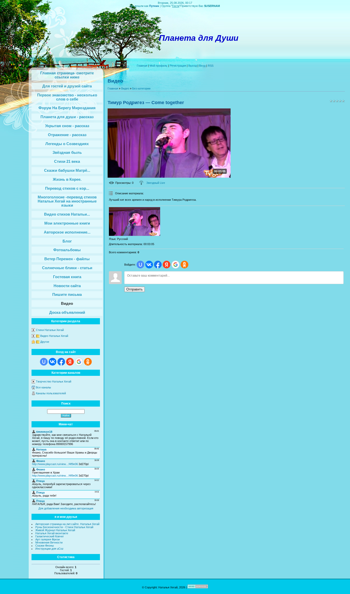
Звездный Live (155, 182)
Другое (44, 341)
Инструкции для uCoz (49, 548)
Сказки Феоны (44, 545)
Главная (142, 65)
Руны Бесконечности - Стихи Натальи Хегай (64, 527)
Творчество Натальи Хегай (53, 381)
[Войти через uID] (44, 362)
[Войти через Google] (79, 362)
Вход (202, 65)
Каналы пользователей (51, 393)
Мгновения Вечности (49, 542)
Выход (192, 65)
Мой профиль (158, 65)
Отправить (134, 289)
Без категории (141, 88)
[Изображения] (134, 221)
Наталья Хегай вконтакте (51, 533)
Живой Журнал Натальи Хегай (55, 530)
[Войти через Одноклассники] (88, 362)
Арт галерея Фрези (47, 539)
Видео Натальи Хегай (54, 335)
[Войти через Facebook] (61, 362)
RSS (210, 65)
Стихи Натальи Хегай (50, 329)
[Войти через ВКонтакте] (52, 362)
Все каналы (43, 387)
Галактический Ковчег (49, 536)
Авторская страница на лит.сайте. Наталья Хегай (67, 524)
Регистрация (178, 65)
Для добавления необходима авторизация (65, 508)
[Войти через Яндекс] (70, 362)
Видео (125, 88)
